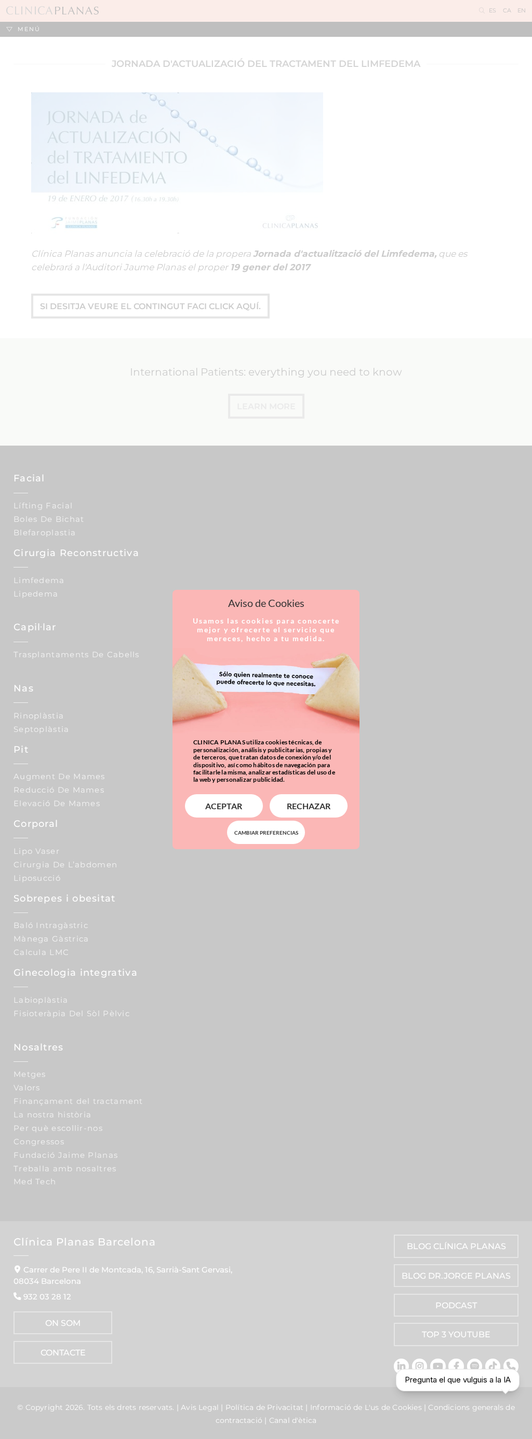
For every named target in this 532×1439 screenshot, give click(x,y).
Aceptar (223, 806)
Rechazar (308, 806)
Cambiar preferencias (266, 832)
